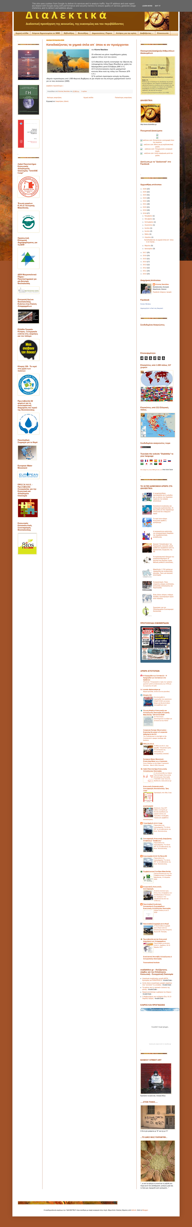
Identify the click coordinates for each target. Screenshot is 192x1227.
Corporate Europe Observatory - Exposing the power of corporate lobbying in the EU (155, 732)
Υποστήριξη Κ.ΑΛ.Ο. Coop (152, 823)
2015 (145, 259)
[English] (142, 461)
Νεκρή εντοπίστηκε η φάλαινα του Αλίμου (156, 992)
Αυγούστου (149, 225)
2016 (145, 255)
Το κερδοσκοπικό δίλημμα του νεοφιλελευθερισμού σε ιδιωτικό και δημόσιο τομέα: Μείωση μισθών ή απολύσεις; (163, 559)
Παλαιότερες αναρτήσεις (123, 97)
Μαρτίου (148, 246)
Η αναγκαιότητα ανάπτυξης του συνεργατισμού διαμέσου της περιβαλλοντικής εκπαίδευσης (163, 534)
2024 (145, 195)
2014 (145, 262)
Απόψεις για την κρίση (126, 33)
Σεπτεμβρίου (149, 222)
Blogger (145, 1210)
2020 (145, 207)
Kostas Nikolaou (145, 304)
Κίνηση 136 (147, 695)
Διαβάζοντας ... (146, 33)
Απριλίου (148, 237)
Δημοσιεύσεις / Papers (102, 33)
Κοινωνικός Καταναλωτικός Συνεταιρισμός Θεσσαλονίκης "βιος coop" (156, 789)
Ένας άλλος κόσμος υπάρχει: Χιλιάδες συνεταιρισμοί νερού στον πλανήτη (163, 596)
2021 (145, 204)
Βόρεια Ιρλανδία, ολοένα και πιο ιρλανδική (156, 691)
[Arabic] (156, 464)
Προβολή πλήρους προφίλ (162, 292)
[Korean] (152, 464)
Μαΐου (147, 234)
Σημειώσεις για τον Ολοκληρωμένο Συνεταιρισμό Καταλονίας (163, 609)
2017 (145, 252)
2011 (145, 271)
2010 (145, 274)
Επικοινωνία (162, 33)
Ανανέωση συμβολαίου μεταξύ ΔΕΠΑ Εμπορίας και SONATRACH (155, 979)
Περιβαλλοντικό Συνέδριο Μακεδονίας (157, 871)
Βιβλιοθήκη (69, 33)
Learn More (147, 6)
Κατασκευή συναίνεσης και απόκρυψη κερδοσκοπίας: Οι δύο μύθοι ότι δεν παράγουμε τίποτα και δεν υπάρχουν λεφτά (163, 509)
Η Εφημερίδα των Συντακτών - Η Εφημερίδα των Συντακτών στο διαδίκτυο (155, 678)
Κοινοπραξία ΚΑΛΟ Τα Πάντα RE (155, 856)
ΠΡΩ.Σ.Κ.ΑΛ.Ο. (148, 744)
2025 (145, 192)
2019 (145, 210)
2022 (145, 201)
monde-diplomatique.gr (151, 689)
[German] (152, 461)
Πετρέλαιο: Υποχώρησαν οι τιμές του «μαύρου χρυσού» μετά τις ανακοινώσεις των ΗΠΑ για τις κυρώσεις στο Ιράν (157, 684)
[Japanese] (147, 464)
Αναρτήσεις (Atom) (61, 101)
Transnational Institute (151, 962)
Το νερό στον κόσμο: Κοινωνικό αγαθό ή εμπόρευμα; (160, 520)
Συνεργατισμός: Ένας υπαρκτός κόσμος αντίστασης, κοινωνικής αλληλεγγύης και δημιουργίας (163, 585)
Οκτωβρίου (149, 219)
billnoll (134, 1210)
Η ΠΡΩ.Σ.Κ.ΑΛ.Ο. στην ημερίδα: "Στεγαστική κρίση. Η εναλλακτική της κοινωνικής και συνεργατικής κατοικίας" (162, 749)
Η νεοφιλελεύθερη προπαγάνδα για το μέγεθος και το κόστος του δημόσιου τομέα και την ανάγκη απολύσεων (163, 497)
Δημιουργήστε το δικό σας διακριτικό (151, 308)
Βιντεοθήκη (83, 33)
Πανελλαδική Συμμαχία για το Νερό (156, 924)
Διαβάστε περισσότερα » (54, 86)
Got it (158, 6)
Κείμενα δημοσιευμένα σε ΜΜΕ (46, 33)
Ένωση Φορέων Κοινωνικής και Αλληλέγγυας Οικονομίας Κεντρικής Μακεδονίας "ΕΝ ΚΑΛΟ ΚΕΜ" (156, 713)
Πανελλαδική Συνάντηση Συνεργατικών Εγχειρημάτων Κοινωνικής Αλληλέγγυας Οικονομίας (157, 906)
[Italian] (161, 461)
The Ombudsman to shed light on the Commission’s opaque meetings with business (155, 738)
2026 (145, 189)
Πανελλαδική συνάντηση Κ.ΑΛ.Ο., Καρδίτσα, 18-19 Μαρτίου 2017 (162, 945)
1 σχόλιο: (84, 91)
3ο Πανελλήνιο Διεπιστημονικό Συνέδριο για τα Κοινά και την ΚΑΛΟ (163, 718)
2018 (145, 213)
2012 (145, 268)
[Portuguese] (142, 464)
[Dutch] (165, 461)
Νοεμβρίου (149, 216)
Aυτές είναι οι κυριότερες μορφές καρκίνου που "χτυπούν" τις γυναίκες (157, 984)
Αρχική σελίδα (22, 33)
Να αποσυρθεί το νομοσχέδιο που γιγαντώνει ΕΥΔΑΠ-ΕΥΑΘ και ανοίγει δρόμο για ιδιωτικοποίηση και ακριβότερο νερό (162, 701)
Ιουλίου (147, 228)
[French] (147, 461)
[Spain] (156, 461)
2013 (145, 265)
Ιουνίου (147, 231)
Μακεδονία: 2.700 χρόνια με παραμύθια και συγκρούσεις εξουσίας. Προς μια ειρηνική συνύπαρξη (163, 572)
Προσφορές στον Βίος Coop (162, 792)
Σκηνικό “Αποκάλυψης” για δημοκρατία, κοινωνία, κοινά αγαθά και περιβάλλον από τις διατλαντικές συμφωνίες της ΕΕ (163, 548)
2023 (145, 198)
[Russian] (170, 461)
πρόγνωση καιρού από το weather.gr (160, 1044)
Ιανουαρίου (149, 249)
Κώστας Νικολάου (162, 284)
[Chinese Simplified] (161, 464)
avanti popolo (148, 806)
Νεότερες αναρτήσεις (54, 97)
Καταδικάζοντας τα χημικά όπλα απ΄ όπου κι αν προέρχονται (87, 44)
